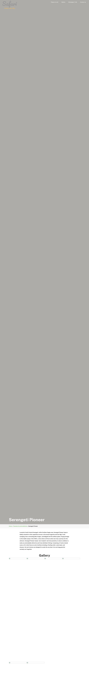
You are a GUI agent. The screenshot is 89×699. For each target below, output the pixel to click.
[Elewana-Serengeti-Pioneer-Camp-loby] (53, 558)
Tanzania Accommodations (20, 526)
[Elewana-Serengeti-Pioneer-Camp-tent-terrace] (71, 558)
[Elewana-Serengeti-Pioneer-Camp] (35, 663)
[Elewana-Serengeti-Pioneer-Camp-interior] (35, 558)
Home (10, 526)
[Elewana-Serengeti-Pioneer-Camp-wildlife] (18, 663)
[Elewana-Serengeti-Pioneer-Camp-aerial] (18, 558)
